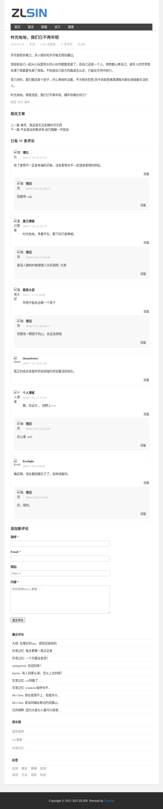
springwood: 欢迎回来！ (27, 666)
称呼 (14, 537)
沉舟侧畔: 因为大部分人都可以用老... (36, 710)
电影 (34, 775)
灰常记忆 (18, 748)
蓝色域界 (18, 731)
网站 (14, 567)
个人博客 (29, 392)
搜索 (71, 27)
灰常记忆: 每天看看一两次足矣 (32, 651)
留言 (31, 27)
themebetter (30, 358)
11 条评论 (66, 44)
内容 (14, 582)
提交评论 (17, 620)
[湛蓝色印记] (30, 15)
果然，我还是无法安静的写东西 (41, 125)
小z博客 (17, 740)
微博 (34, 768)
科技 (43, 775)
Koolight (28, 461)
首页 (17, 27)
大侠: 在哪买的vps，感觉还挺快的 (34, 643)
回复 (146, 174)
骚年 (27, 102)
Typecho (109, 801)
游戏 (15, 775)
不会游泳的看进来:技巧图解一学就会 (44, 130)
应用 (15, 768)
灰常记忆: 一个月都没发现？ (30, 658)
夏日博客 (29, 221)
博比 (26, 152)
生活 (32, 44)
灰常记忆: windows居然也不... (31, 688)
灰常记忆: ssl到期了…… (28, 680)
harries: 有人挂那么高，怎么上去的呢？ (38, 673)
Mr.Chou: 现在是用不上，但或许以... (36, 695)
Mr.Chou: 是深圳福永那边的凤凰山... (36, 703)
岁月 (20, 102)
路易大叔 (29, 290)
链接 (44, 27)
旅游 (43, 768)
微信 (24, 768)
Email (14, 551)
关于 (57, 27)
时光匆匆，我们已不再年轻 (35, 37)
